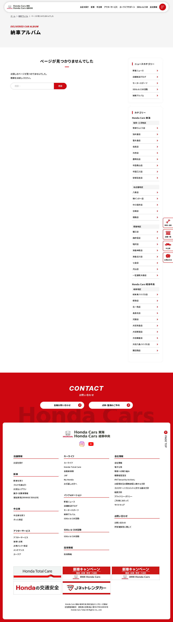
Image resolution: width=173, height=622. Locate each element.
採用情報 (68, 554)
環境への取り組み (122, 471)
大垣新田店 (138, 331)
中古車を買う (19, 515)
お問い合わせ (120, 522)
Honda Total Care (72, 467)
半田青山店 (138, 165)
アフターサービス (111, 7)
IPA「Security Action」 (124, 479)
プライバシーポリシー (123, 496)
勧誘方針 (118, 492)
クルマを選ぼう (20, 484)
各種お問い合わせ (62, 405)
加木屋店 (137, 134)
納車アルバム (23, 16)
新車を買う (18, 480)
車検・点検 (18, 541)
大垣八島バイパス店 (141, 344)
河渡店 (136, 319)
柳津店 (136, 300)
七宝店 (136, 262)
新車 (92, 7)
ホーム (13, 16)
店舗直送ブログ (139, 76)
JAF (66, 475)
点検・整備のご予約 (111, 405)
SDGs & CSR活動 (140, 89)
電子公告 (118, 467)
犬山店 (136, 269)
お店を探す (84, 7)
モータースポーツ (140, 83)
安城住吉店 (138, 177)
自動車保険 (69, 471)
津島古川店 (138, 256)
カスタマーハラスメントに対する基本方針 (131, 488)
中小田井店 (138, 204)
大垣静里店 (138, 338)
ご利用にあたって (121, 500)
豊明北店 (137, 159)
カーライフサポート (127, 7)
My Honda (69, 479)
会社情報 (153, 7)
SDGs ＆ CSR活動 (71, 518)
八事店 (136, 192)
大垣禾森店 (138, 325)
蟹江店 (136, 231)
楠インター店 (138, 198)
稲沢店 (136, 244)
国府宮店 (137, 238)
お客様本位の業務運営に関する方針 (129, 483)
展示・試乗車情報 (21, 493)
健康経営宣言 (120, 475)
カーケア (17, 554)
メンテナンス (19, 550)
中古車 (99, 7)
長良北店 (137, 313)
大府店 (136, 153)
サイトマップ (119, 504)
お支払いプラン (20, 489)
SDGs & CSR (142, 7)
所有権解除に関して (123, 526)
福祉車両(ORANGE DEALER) (26, 497)
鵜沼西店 (137, 350)
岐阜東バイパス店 (140, 294)
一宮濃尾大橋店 (140, 275)
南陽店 (136, 217)
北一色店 (137, 306)
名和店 (136, 146)
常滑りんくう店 (139, 128)
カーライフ (68, 462)
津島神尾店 (138, 250)
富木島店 (137, 140)
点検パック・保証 (20, 545)
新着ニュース (138, 70)
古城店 (136, 211)
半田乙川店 (138, 171)
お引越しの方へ (70, 483)
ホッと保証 (18, 519)
